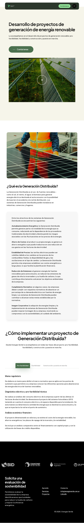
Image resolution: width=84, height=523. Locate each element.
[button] (74, 6)
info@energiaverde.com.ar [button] (70, 491)
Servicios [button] (45, 491)
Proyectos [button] (45, 494)
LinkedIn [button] (64, 494)
